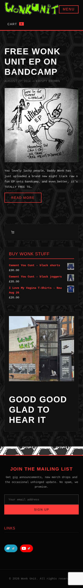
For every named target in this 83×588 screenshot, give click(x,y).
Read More (23, 197)
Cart (14, 24)
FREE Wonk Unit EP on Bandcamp (32, 62)
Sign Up (41, 509)
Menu (69, 9)
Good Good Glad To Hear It (38, 410)
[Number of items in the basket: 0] (12, 232)
